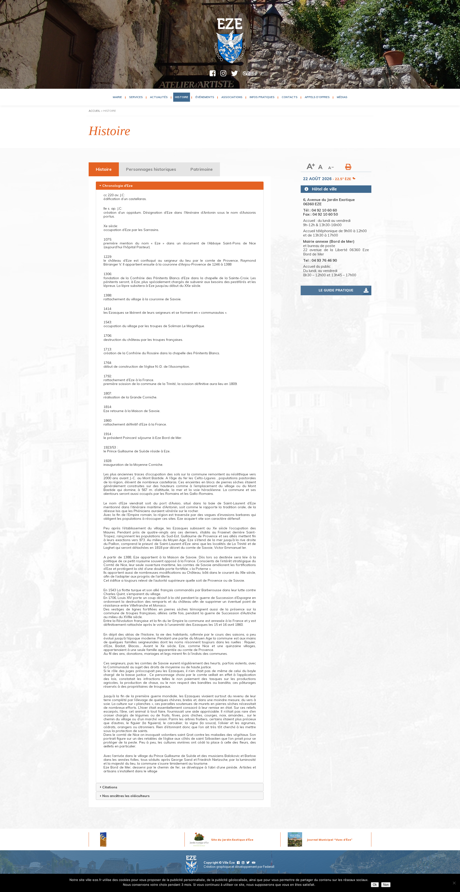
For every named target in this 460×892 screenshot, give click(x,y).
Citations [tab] (109, 787)
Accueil (94, 110)
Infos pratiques (262, 97)
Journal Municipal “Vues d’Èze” (329, 839)
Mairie (117, 97)
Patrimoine (201, 169)
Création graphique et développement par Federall (239, 866)
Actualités (159, 97)
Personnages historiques (151, 169)
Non (386, 884)
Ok (375, 884)
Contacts (290, 97)
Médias (342, 97)
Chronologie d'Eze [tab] (117, 185)
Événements (205, 97)
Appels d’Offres (317, 97)
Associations (231, 97)
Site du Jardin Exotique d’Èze (232, 839)
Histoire (181, 97)
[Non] (454, 882)
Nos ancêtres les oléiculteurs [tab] (126, 796)
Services (136, 97)
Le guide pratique (336, 290)
